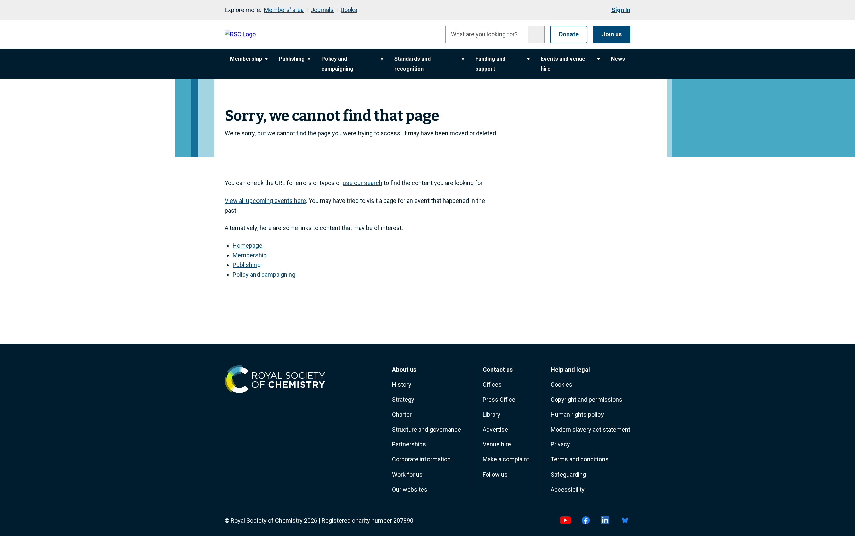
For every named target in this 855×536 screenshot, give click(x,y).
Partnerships (409, 444)
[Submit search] (536, 34)
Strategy (403, 399)
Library (491, 414)
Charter (402, 414)
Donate (569, 34)
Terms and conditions (580, 459)
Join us (612, 34)
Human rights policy (577, 414)
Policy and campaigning (337, 64)
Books (349, 9)
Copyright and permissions (586, 399)
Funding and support (490, 64)
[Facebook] (586, 521)
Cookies (561, 384)
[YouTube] (565, 521)
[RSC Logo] (240, 34)
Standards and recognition (412, 64)
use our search (362, 182)
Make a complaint (506, 459)
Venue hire (497, 444)
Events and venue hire (563, 64)
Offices (492, 384)
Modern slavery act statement (590, 429)
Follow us (495, 474)
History (401, 384)
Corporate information (421, 459)
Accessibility (568, 489)
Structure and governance (426, 429)
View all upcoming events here (265, 200)
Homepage (247, 245)
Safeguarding (568, 474)
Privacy (560, 444)
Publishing (292, 59)
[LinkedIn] (605, 521)
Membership (246, 59)
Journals (322, 9)
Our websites (410, 489)
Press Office (499, 399)
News (618, 59)
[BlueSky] (625, 521)
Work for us (407, 474)
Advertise (495, 429)
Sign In (620, 9)
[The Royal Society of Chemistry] (275, 380)
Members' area (284, 9)
